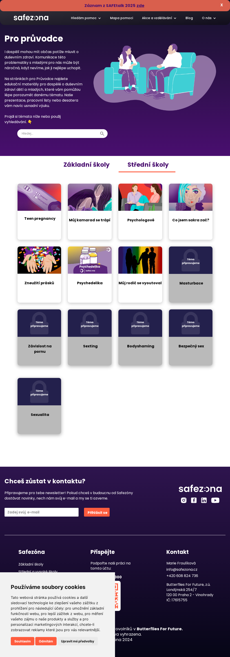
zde (140, 5)
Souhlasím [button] (22, 641)
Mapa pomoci (121, 18)
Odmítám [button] (46, 641)
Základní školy (30, 564)
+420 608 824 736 (182, 575)
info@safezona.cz (181, 569)
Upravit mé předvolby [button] (77, 641)
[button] (86, 18)
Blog (189, 18)
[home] (31, 15)
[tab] (87, 164)
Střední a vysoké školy (38, 571)
